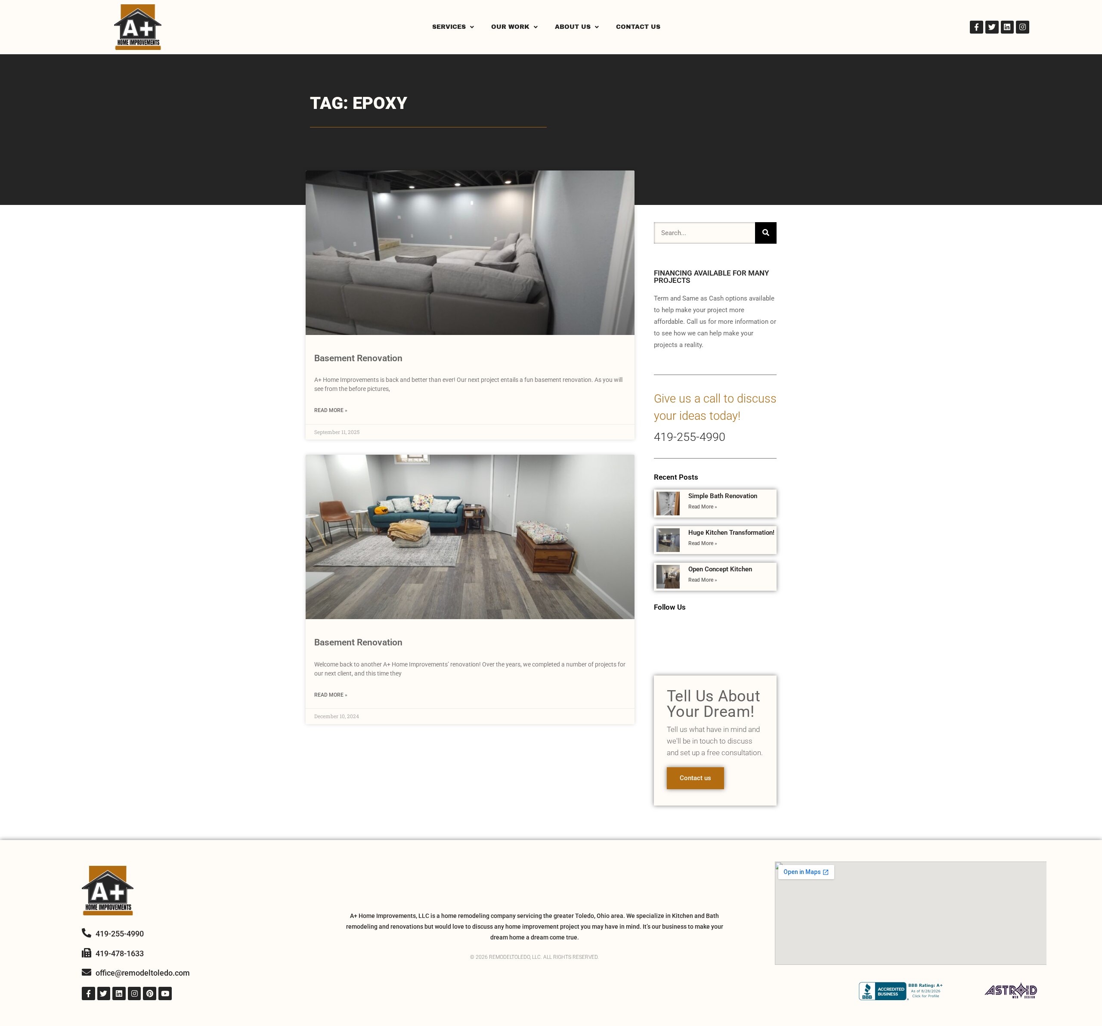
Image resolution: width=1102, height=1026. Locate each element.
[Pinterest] (149, 993)
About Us (573, 27)
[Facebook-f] (976, 27)
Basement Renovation (358, 358)
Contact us (695, 778)
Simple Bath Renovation (722, 496)
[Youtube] (165, 993)
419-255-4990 (689, 437)
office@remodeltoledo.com (143, 972)
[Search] (766, 233)
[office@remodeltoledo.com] (86, 972)
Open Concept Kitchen (720, 569)
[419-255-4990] (86, 933)
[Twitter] (992, 27)
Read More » (330, 410)
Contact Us (638, 27)
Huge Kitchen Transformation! (731, 532)
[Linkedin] (1007, 27)
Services (449, 27)
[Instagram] (1022, 27)
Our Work (510, 27)
